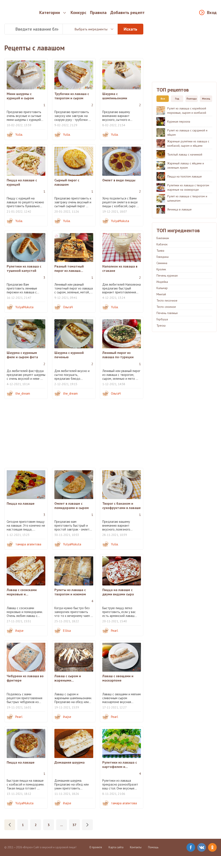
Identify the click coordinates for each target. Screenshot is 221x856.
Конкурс (78, 12)
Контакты (136, 847)
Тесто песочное (166, 300)
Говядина (162, 257)
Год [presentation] (177, 98)
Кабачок (161, 244)
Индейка (162, 282)
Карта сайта (116, 847)
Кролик (161, 269)
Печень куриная (167, 275)
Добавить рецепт (127, 12)
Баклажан (162, 238)
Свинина (161, 263)
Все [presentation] (163, 98)
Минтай (161, 294)
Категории (49, 12)
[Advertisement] (73, 433)
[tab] (161, 98)
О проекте (95, 847)
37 (74, 825)
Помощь (153, 847)
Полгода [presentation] (191, 98)
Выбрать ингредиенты (90, 29)
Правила (98, 12)
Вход (212, 12)
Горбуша (162, 319)
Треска (161, 325)
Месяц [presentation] (206, 98)
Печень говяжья (167, 313)
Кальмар (162, 288)
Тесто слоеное (166, 307)
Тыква (160, 250)
